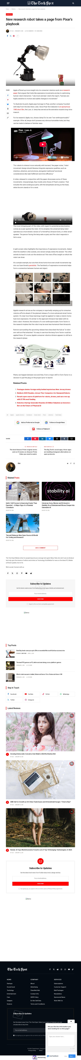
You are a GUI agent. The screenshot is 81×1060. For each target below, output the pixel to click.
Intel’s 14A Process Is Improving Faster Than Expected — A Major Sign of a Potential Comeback (21, 505)
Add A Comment (40, 548)
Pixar (44, 415)
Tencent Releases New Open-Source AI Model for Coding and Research (22, 536)
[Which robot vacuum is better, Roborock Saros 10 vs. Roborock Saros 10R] (10, 677)
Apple (12, 415)
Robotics (9, 14)
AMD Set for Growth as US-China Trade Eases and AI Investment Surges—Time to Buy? (40, 802)
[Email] (8, 113)
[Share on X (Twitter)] (10, 36)
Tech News (58, 415)
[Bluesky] (8, 104)
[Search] (73, 3)
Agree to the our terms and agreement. (41, 604)
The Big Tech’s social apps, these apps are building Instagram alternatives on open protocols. (57, 452)
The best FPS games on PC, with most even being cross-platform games (38, 662)
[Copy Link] (8, 117)
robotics (50, 415)
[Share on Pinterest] (13, 36)
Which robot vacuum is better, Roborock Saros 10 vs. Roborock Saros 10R (39, 674)
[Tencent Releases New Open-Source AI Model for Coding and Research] (22, 523)
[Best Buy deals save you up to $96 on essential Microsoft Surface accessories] (10, 653)
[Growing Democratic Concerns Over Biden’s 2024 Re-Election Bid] (40, 731)
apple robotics (20, 415)
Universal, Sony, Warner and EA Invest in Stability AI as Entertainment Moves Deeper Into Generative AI (58, 505)
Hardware (29, 415)
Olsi (13, 31)
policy (46, 604)
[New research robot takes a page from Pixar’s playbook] (40, 63)
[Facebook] (8, 95)
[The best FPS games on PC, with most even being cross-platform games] (10, 665)
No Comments (29, 31)
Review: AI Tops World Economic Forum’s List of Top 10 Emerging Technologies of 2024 (41, 850)
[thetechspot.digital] (40, 3)
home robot (37, 415)
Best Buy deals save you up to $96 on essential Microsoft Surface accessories (40, 650)
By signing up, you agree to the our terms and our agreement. (41, 888)
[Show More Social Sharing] (17, 36)
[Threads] (8, 108)
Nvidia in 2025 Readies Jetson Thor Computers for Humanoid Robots (43, 393)
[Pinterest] (8, 100)
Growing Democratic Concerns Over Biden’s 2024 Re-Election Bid (32, 754)
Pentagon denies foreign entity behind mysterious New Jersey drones (44, 389)
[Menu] (8, 3)
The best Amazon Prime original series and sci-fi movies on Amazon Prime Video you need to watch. (23, 452)
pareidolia (32, 265)
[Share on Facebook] (7, 36)
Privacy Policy (52, 888)
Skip (65, 1056)
